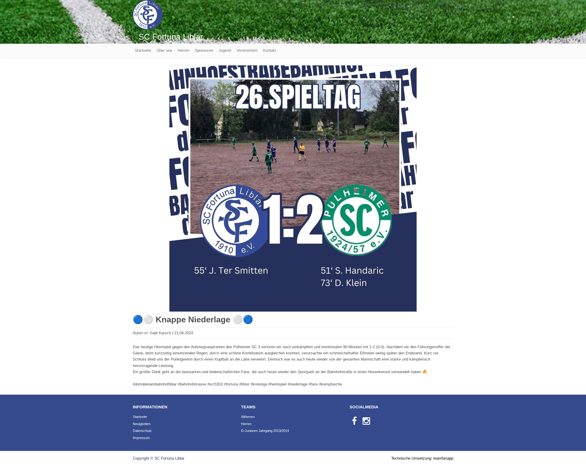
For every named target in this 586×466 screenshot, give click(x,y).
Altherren (248, 417)
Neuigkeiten (141, 424)
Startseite (143, 50)
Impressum (141, 438)
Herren (183, 50)
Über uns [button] (164, 50)
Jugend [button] (225, 50)
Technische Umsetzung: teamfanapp (422, 458)
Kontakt (269, 50)
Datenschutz (142, 431)
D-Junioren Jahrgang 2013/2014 (265, 431)
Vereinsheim (247, 50)
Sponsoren (204, 50)
